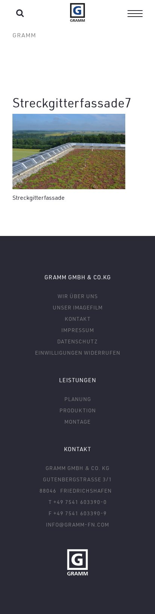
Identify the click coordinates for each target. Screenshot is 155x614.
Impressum (77, 330)
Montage (77, 421)
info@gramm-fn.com (77, 524)
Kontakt (78, 318)
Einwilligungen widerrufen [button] (77, 352)
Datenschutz (77, 341)
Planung (77, 399)
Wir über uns (78, 296)
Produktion (77, 410)
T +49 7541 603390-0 (78, 502)
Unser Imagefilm (78, 307)
